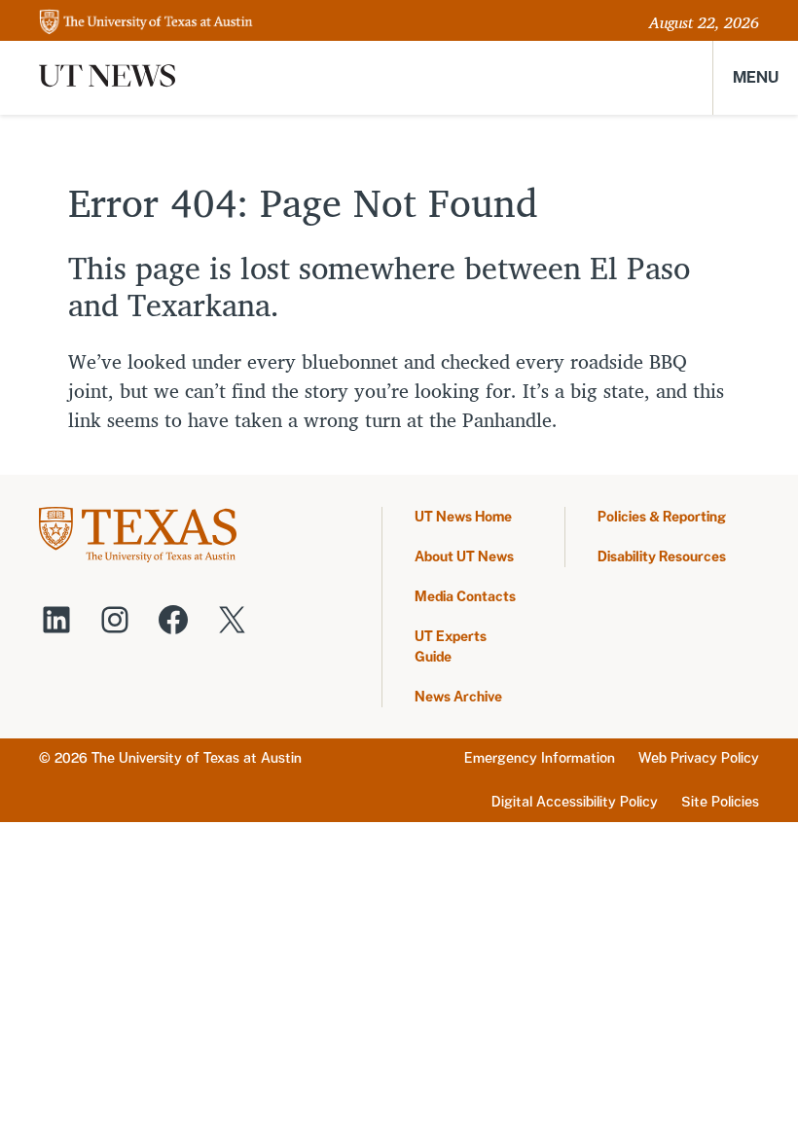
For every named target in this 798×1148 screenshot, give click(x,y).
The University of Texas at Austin (196, 758)
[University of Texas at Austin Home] (146, 23)
